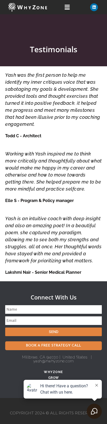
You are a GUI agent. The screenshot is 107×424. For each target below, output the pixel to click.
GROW (53, 378)
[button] (67, 7)
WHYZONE (53, 372)
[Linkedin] (94, 7)
